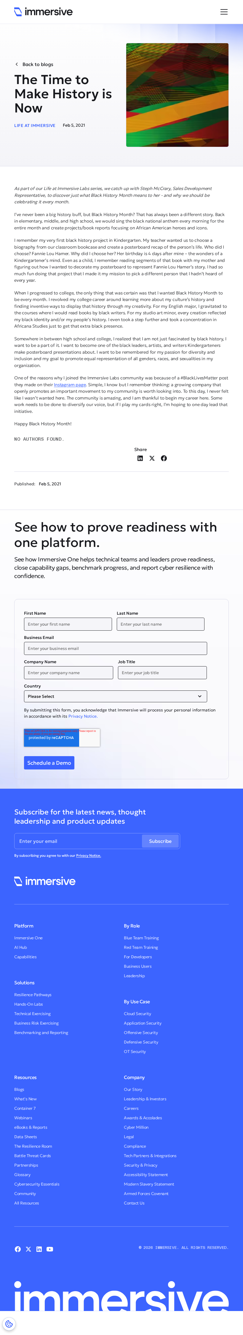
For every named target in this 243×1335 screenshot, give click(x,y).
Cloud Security (137, 1013)
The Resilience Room (33, 1146)
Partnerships (26, 1165)
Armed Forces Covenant (146, 1193)
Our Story (133, 1089)
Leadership (134, 975)
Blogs (19, 1089)
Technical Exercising (32, 1013)
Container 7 (25, 1108)
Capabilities (25, 956)
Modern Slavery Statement (149, 1184)
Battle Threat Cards (32, 1155)
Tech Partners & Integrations (150, 1155)
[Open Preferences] (9, 1324)
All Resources (26, 1203)
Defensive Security (141, 1042)
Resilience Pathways (33, 994)
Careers (131, 1108)
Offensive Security (141, 1032)
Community (25, 1193)
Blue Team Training (141, 938)
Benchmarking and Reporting (41, 1032)
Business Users (137, 966)
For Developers (138, 956)
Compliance (135, 1146)
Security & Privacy (140, 1165)
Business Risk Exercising (36, 1023)
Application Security (142, 1023)
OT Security (135, 1051)
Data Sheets (25, 1136)
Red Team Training (141, 947)
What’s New (25, 1099)
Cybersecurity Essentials (36, 1184)
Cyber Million (136, 1127)
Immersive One (28, 938)
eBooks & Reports (30, 1127)
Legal (129, 1136)
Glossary (22, 1174)
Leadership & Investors (145, 1099)
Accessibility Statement (146, 1174)
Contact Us (134, 1203)
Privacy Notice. (83, 716)
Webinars (23, 1117)
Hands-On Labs (28, 1004)
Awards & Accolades (143, 1117)
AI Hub (20, 947)
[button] (223, 12)
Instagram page (70, 384)
